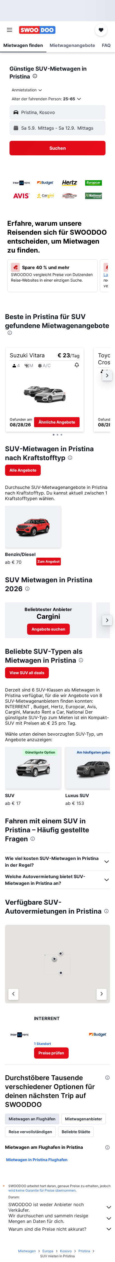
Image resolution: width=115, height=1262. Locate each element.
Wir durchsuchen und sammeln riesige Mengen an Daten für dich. (48, 1218)
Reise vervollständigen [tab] (30, 1131)
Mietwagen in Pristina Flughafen (37, 1159)
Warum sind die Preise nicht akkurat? (47, 1229)
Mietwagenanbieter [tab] (83, 1118)
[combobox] (27, 90)
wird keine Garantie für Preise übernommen (42, 1190)
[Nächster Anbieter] (102, 994)
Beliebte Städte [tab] (76, 1131)
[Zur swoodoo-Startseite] (37, 30)
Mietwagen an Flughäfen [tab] (32, 1118)
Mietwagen (27, 1251)
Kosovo (66, 1251)
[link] (23, 470)
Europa (47, 1251)
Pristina (84, 1251)
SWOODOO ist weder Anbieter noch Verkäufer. (46, 1207)
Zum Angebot (48, 561)
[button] (9, 30)
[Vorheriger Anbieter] (13, 994)
